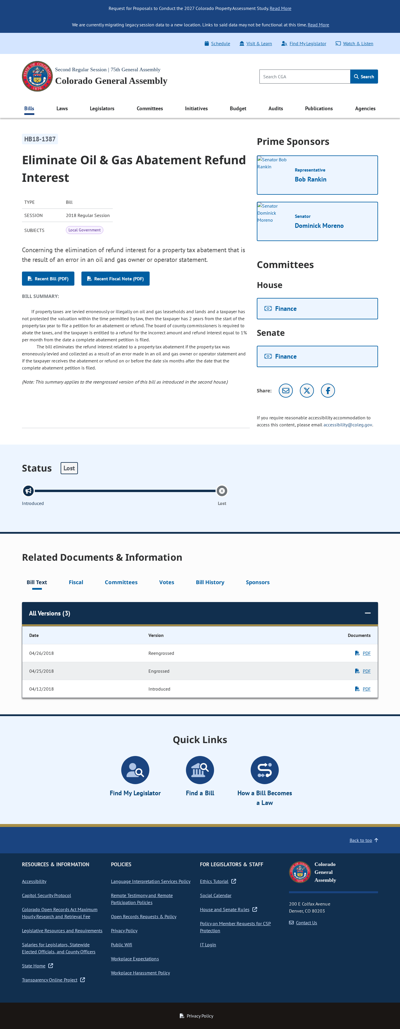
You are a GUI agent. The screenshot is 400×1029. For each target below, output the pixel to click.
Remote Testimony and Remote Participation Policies (142, 898)
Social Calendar (215, 895)
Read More (280, 8)
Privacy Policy (124, 930)
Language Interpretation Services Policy (150, 881)
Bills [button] (29, 108)
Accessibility (34, 881)
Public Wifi (121, 944)
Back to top (361, 840)
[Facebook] (328, 391)
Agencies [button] (365, 108)
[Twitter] (307, 391)
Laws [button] (62, 108)
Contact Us (306, 922)
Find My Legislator (308, 43)
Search (367, 76)
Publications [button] (319, 108)
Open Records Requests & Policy (143, 916)
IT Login (208, 944)
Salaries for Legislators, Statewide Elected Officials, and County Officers (58, 948)
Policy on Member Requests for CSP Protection (235, 926)
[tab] (37, 583)
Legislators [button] (102, 108)
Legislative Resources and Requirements (62, 930)
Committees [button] (150, 108)
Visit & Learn (259, 43)
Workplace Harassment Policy (140, 973)
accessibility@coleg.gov (348, 425)
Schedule (220, 43)
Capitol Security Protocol (46, 895)
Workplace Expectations (135, 959)
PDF (367, 653)
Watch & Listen (358, 43)
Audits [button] (276, 108)
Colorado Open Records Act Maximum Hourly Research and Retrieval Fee (60, 912)
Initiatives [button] (196, 108)
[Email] (286, 391)
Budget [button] (238, 108)
